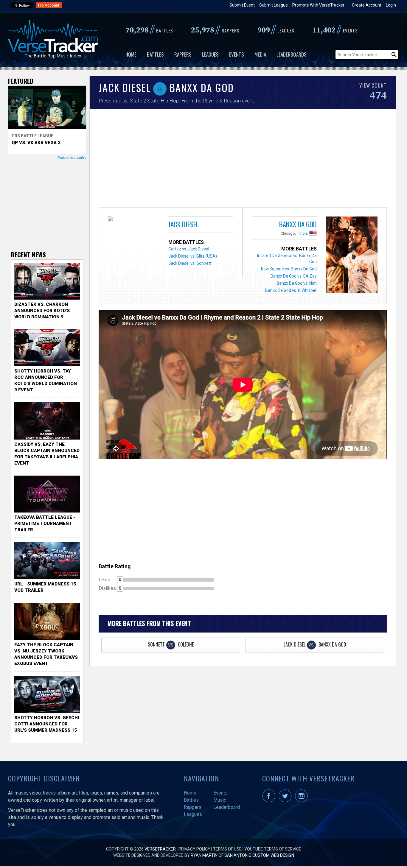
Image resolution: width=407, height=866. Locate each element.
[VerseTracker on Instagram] (302, 800)
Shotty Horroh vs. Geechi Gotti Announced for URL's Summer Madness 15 (46, 724)
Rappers (183, 54)
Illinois (302, 233)
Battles (155, 54)
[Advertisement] (243, 159)
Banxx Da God (298, 224)
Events (236, 54)
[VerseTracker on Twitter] (286, 800)
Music (219, 800)
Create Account (366, 5)
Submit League (273, 5)
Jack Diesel (183, 224)
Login (391, 5)
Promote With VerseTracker (318, 5)
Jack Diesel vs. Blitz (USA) (192, 256)
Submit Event (242, 5)
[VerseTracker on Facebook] (270, 800)
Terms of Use (227, 849)
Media (260, 54)
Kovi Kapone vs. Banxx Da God (289, 269)
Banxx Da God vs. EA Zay (294, 276)
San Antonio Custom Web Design (259, 855)
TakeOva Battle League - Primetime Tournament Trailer (44, 523)
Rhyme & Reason (222, 101)
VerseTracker (160, 849)
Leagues (210, 54)
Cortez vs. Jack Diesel (188, 249)
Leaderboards (291, 54)
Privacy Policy (194, 849)
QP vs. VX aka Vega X (36, 142)
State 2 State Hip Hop (154, 101)
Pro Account (48, 5)
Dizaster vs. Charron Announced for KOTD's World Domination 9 (42, 311)
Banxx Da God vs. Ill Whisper (291, 290)
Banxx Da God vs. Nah (296, 283)
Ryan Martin (204, 855)
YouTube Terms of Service (272, 849)
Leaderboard (226, 807)
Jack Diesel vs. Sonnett (190, 263)
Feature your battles (72, 158)
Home (130, 54)
